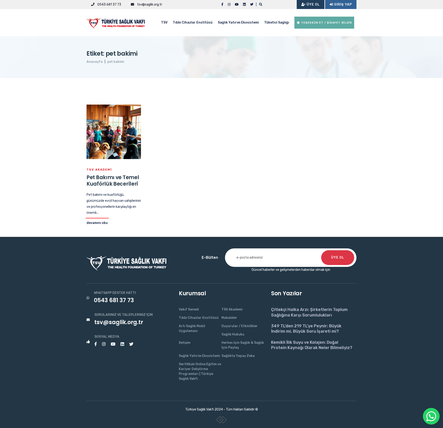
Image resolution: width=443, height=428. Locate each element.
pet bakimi (115, 62)
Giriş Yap (342, 4)
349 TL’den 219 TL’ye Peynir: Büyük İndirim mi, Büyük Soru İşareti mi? (306, 328)
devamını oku (97, 223)
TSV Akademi (99, 169)
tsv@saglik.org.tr (149, 4)
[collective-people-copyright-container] (221, 420)
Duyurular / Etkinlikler (240, 326)
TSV (164, 22)
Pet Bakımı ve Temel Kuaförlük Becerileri (113, 181)
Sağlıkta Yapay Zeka (238, 356)
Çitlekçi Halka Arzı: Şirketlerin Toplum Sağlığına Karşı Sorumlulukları (309, 312)
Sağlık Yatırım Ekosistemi (238, 22)
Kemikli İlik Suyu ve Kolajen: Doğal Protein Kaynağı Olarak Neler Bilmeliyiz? (311, 345)
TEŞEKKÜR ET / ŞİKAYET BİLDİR (326, 22)
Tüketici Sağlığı (276, 22)
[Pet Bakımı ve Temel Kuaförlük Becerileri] (114, 131)
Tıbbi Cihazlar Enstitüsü (193, 22)
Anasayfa (95, 62)
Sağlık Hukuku (233, 334)
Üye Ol (313, 4)
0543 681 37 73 (109, 4)
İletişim (184, 343)
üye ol (337, 257)
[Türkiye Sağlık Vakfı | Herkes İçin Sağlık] (118, 22)
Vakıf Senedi (189, 309)
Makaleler (229, 318)
